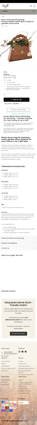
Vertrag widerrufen (23, 393)
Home (2, 16)
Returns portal (22, 363)
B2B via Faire (5, 384)
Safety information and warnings (13, 238)
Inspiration (4, 370)
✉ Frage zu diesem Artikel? (18, 109)
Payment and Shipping (9, 243)
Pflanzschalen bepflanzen (25, 374)
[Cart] (31, 6)
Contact (20, 361)
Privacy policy (22, 386)
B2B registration (5, 380)
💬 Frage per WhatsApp (18, 114)
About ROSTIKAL (5, 361)
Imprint (20, 380)
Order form (4, 382)
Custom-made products (8, 368)
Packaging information (24, 391)
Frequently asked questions (26, 368)
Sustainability (5, 366)
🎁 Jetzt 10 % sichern (18, 333)
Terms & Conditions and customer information (25, 383)
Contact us (5, 248)
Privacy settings (22, 388)
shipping (13, 75)
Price (5, 72)
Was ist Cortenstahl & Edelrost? (24, 371)
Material (3, 363)
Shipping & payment (24, 366)
